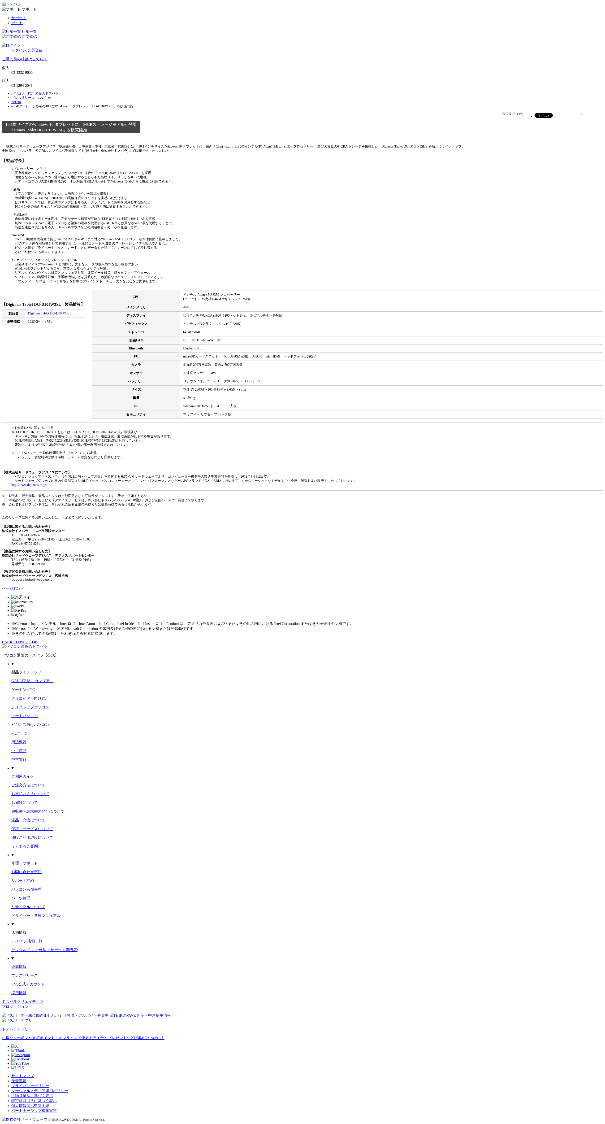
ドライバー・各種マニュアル (35, 916)
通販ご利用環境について (32, 838)
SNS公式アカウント (28, 984)
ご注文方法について (28, 785)
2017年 (16, 102)
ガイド (17, 23)
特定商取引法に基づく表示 (34, 1101)
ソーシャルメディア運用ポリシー (39, 1091)
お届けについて (24, 803)
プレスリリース (24, 975)
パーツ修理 (20, 898)
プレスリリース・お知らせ (31, 98)
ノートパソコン (24, 716)
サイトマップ (22, 1076)
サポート (18, 18)
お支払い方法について (30, 794)
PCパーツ (19, 733)
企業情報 (18, 967)
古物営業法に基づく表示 (32, 1096)
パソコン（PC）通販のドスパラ (34, 93)
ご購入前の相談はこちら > (24, 59)
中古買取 (18, 760)
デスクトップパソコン (30, 707)
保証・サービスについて (32, 829)
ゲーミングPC (23, 690)
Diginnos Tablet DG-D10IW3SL (50, 313)
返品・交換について (28, 820)
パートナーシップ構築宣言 (34, 1111)
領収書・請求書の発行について (37, 811)
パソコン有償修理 (26, 889)
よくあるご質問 (24, 846)
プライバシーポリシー (30, 1086)
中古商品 (18, 751)
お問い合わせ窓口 (26, 872)
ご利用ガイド (22, 776)
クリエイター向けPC (28, 698)
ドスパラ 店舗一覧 (27, 941)
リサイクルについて (28, 907)
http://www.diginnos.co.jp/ (29, 485)
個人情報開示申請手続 (30, 1106)
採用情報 (18, 993)
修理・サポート (24, 863)
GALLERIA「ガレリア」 (32, 681)
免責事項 (18, 1081)
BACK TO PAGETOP (19, 642)
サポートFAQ (22, 881)
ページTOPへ (13, 588)
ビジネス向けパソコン (30, 725)
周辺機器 (18, 742)
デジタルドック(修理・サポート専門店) (44, 950)
